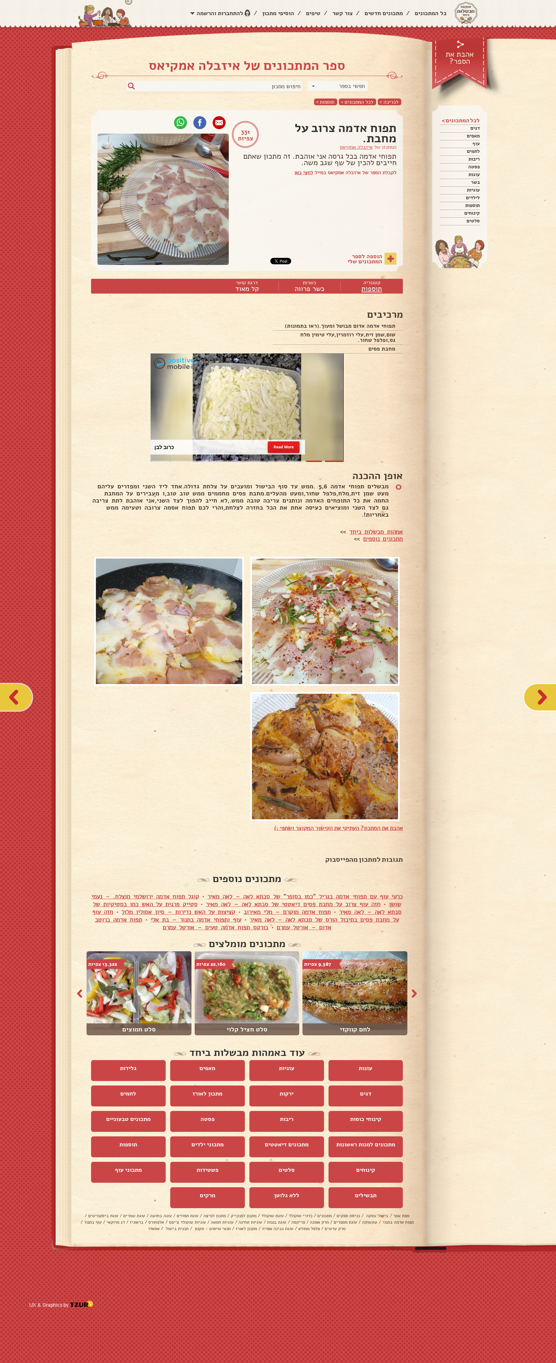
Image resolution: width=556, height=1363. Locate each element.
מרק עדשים (335, 1229)
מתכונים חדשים (384, 13)
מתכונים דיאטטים (287, 1144)
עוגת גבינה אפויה (277, 1229)
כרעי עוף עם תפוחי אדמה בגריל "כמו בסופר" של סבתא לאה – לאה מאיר (305, 896)
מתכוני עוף (128, 1170)
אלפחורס (156, 1222)
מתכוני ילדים (207, 1144)
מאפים (473, 136)
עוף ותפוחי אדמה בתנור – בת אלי (196, 920)
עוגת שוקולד (272, 1216)
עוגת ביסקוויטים (103, 1216)
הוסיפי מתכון (278, 13)
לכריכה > (389, 102)
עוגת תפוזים (188, 1216)
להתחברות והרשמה (220, 13)
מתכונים (324, 1216)
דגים (475, 128)
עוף (476, 143)
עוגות (474, 174)
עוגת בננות (276, 1222)
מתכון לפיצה (214, 1216)
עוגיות (473, 190)
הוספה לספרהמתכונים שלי (365, 259)
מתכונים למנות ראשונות (365, 1144)
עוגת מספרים (345, 1222)
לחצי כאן (303, 172)
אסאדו (154, 1229)
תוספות (472, 205)
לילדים (473, 197)
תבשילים (365, 1195)
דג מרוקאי (116, 1222)
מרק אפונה (319, 1222)
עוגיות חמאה (222, 1222)
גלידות (128, 1068)
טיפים (313, 13)
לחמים (473, 151)
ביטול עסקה (376, 1216)
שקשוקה (369, 1222)
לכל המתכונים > (357, 102)
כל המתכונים (431, 13)
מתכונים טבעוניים (128, 1119)
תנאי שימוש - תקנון (212, 1229)
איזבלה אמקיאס (356, 147)
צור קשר (342, 13)
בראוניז (137, 1222)
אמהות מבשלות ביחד (376, 532)
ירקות (286, 1093)
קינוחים (472, 213)
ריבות (474, 159)
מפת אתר (401, 1216)
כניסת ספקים (348, 1216)
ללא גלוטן (286, 1195)
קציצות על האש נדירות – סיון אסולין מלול (178, 912)
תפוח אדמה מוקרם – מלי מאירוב (287, 912)
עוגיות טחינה (250, 1222)
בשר (475, 182)
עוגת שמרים (134, 1216)
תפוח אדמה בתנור (398, 1222)
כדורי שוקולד (300, 1216)
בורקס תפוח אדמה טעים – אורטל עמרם (215, 927)
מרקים (207, 1195)
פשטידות (207, 1170)
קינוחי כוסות (365, 1119)
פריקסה (298, 1222)
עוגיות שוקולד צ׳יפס (187, 1222)
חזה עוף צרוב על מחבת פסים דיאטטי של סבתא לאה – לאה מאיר (293, 904)
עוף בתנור (93, 1222)
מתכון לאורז (207, 1093)
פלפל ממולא (309, 1229)
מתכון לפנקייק (243, 1216)
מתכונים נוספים (383, 539)
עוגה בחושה (161, 1216)
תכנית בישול (176, 1229)
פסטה (474, 167)
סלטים (473, 221)
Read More (283, 447)
